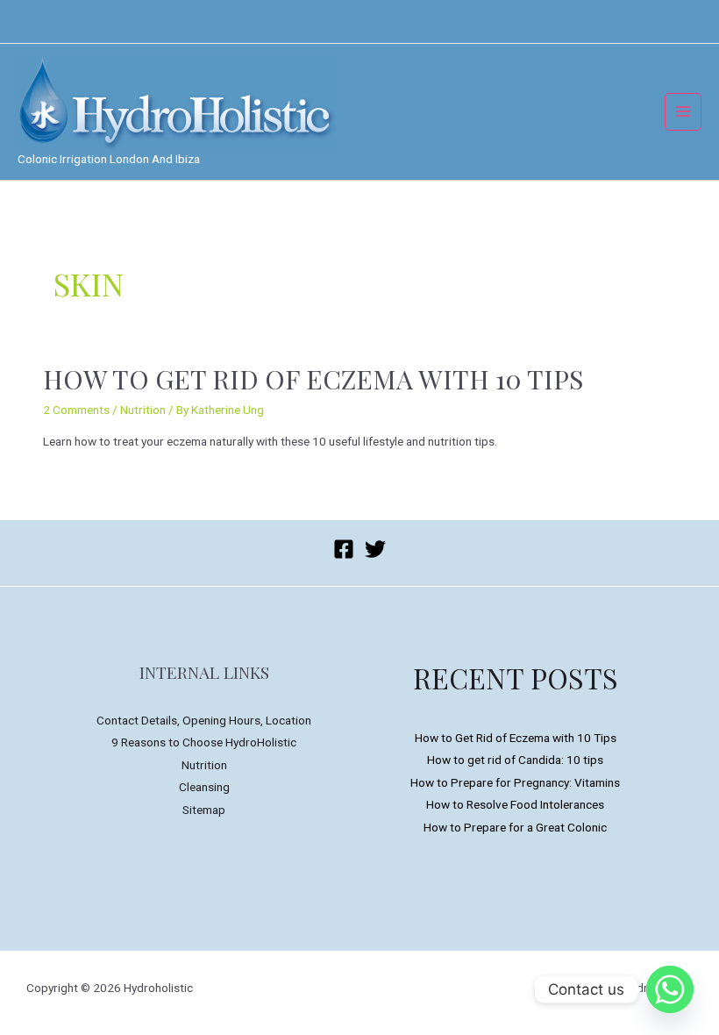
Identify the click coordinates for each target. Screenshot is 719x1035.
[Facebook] (343, 549)
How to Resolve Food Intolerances (515, 804)
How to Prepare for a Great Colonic (515, 827)
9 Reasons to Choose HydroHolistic (203, 742)
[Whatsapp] (670, 989)
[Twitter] (375, 549)
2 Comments (76, 410)
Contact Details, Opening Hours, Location (203, 720)
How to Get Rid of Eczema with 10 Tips (313, 378)
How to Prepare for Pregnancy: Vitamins (515, 782)
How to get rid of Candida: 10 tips (515, 760)
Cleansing (204, 787)
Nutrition (143, 410)
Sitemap (203, 810)
